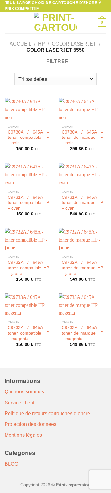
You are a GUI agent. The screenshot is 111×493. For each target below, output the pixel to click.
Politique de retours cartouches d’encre (47, 413)
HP (41, 43)
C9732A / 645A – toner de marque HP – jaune (82, 267)
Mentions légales (23, 435)
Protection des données (30, 424)
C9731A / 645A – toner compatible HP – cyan (28, 202)
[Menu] (8, 22)
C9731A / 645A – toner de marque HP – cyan (82, 202)
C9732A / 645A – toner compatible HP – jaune (28, 267)
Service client (19, 402)
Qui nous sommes (24, 391)
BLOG (11, 464)
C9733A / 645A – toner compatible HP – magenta (28, 333)
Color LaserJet (74, 43)
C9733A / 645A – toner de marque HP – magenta (82, 333)
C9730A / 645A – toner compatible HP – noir (28, 137)
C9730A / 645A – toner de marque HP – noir (82, 137)
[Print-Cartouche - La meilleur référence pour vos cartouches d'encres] (55, 22)
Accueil (20, 43)
